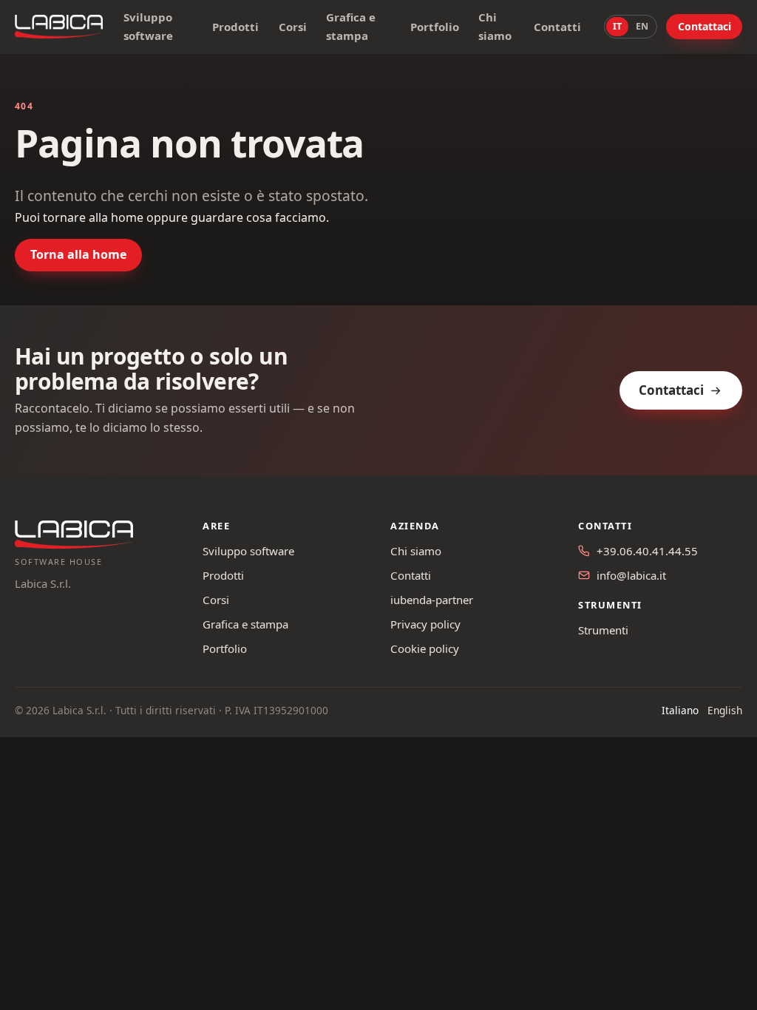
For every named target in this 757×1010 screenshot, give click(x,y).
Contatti (557, 26)
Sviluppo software (148, 26)
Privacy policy (425, 624)
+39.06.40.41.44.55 (647, 550)
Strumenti (603, 630)
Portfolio (434, 26)
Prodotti (235, 26)
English (724, 710)
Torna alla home (78, 254)
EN (642, 26)
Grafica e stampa (351, 26)
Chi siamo (495, 26)
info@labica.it (631, 575)
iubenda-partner (431, 599)
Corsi (293, 26)
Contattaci (704, 26)
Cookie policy (424, 648)
